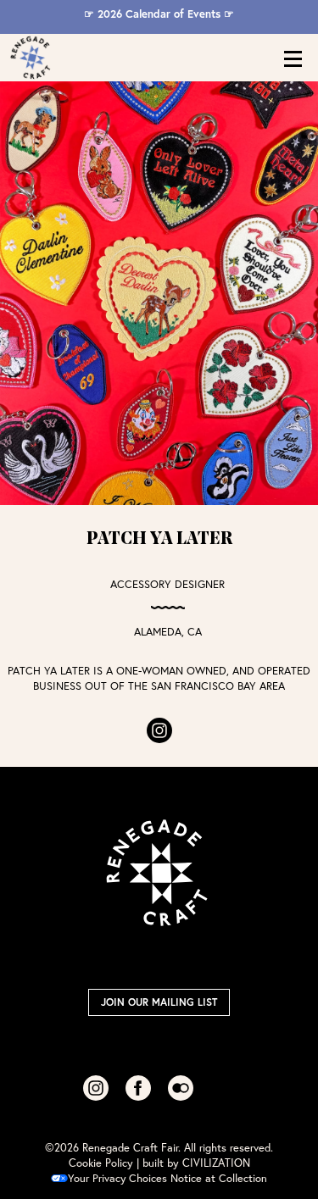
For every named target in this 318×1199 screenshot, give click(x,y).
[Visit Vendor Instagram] (159, 730)
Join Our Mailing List (159, 1002)
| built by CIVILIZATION (193, 1163)
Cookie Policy (101, 1163)
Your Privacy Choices (117, 1178)
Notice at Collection (218, 1178)
